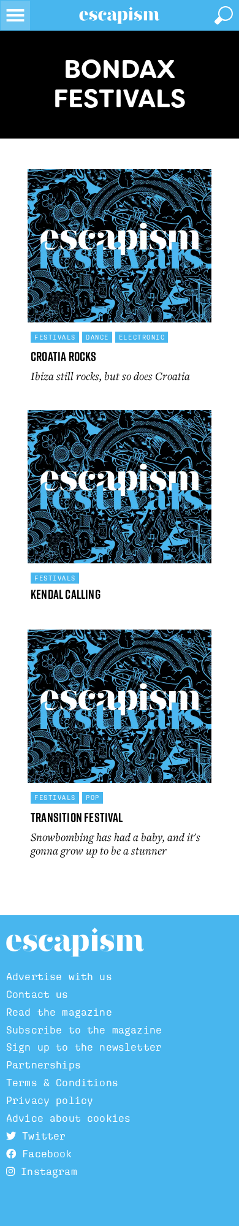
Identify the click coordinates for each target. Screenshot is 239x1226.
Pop (93, 797)
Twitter (41, 1136)
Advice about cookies (68, 1118)
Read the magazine (59, 1012)
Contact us (37, 994)
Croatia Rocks (64, 356)
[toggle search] (223, 15)
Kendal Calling (66, 594)
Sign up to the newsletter (84, 1047)
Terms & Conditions (62, 1083)
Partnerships (43, 1065)
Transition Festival (77, 817)
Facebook (44, 1154)
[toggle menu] (15, 15)
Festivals (55, 337)
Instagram (46, 1172)
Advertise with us (59, 977)
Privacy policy (49, 1100)
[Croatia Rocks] (119, 245)
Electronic (142, 337)
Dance (97, 337)
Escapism (75, 942)
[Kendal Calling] (119, 486)
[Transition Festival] (119, 706)
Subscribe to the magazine (84, 1030)
